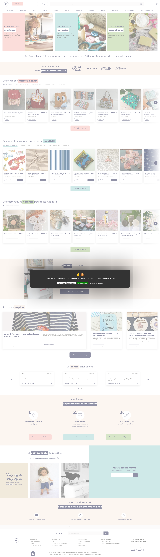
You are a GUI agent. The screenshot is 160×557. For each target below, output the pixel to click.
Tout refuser (61, 283)
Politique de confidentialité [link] (96, 283)
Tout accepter (83, 283)
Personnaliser (71, 283)
